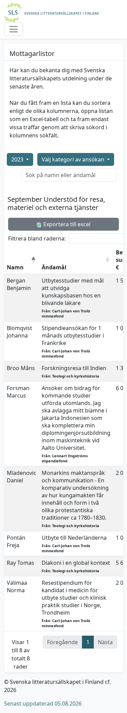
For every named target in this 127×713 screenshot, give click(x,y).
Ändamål (54, 267)
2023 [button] (18, 159)
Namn (15, 267)
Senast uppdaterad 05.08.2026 (43, 703)
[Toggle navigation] (13, 29)
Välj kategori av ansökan (74, 159)
